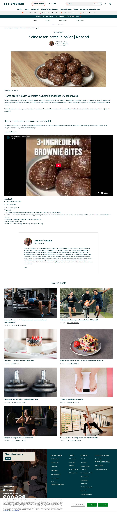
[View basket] (110, 4)
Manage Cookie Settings (78, 504)
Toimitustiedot (55, 478)
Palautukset (54, 470)
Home (6, 28)
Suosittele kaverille (102, 460)
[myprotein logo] (14, 4)
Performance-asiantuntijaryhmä (90, 9)
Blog (10, 28)
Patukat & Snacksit (66, 9)
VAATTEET (52, 4)
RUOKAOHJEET (58, 32)
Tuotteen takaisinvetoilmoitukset (57, 483)
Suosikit (19, 9)
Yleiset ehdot (84, 476)
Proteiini (26, 9)
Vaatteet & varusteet (72, 464)
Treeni (35, 20)
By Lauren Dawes (73, 323)
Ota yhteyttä (54, 462)
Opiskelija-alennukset (101, 469)
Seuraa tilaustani (55, 474)
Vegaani (75, 9)
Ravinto (48, 20)
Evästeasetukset (9, 486)
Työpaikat (83, 490)
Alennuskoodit (99, 465)
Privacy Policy (7, 510)
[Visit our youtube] (16, 496)
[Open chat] (23, 496)
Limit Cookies (91, 504)
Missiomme (84, 462)
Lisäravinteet (35, 9)
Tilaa (8, 458)
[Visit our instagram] (4, 496)
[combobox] (83, 4)
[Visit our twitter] (20, 496)
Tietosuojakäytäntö (86, 473)
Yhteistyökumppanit (86, 487)
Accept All (103, 504)
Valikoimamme (73, 473)
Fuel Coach (98, 3)
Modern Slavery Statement (85, 468)
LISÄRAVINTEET (38, 4)
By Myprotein (16, 363)
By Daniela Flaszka (61, 43)
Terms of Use (16, 510)
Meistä (83, 459)
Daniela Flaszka (43, 240)
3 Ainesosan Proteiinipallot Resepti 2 (29, 28)
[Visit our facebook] (8, 496)
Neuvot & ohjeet (73, 469)
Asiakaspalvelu (55, 459)
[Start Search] (67, 4)
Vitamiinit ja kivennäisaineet (49, 9)
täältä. (25, 267)
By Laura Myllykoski (19, 325)
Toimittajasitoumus (86, 494)
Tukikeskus (54, 466)
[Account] (105, 4)
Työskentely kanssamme (84, 482)
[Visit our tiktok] (12, 496)
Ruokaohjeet (80, 20)
